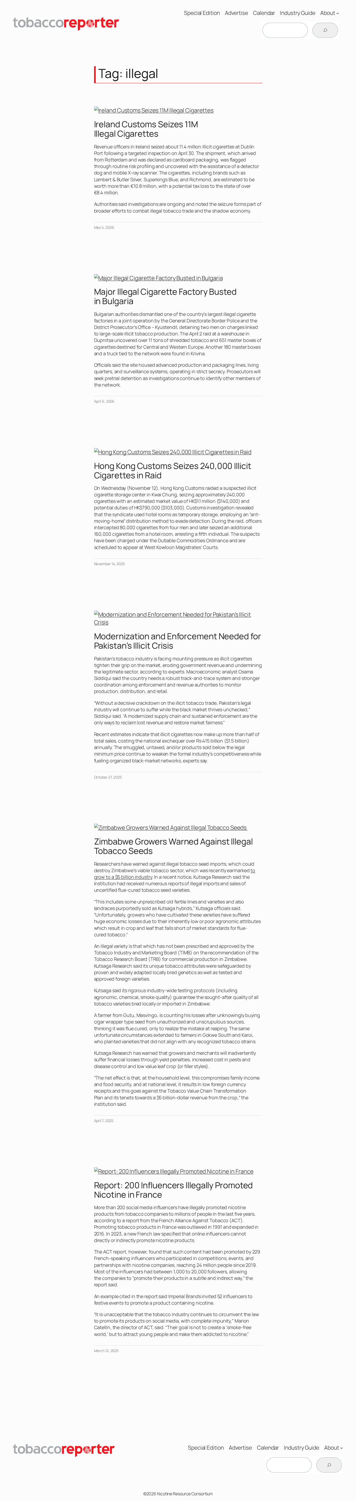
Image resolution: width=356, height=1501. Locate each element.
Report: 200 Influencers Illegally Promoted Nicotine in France (173, 1189)
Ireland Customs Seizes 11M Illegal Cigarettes (146, 128)
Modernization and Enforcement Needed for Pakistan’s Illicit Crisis (177, 640)
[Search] (325, 30)
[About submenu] (337, 12)
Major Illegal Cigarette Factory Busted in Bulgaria (165, 296)
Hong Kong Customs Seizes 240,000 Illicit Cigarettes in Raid (172, 470)
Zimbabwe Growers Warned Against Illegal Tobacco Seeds (173, 846)
